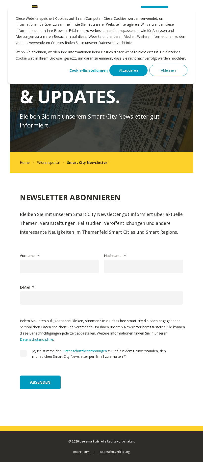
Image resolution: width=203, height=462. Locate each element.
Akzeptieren (128, 70)
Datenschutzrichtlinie (36, 339)
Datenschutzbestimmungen (85, 351)
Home (25, 162)
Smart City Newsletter (87, 162)
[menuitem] (81, 452)
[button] (193, 452)
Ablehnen (168, 70)
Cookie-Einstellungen (89, 70)
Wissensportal (48, 162)
